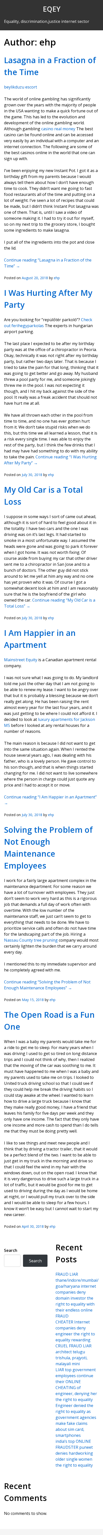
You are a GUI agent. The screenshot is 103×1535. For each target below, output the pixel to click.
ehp (57, 277)
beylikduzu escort (20, 87)
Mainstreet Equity (20, 659)
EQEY (51, 9)
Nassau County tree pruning (31, 940)
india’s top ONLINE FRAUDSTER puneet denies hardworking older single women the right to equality (74, 1453)
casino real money (58, 129)
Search (10, 1250)
